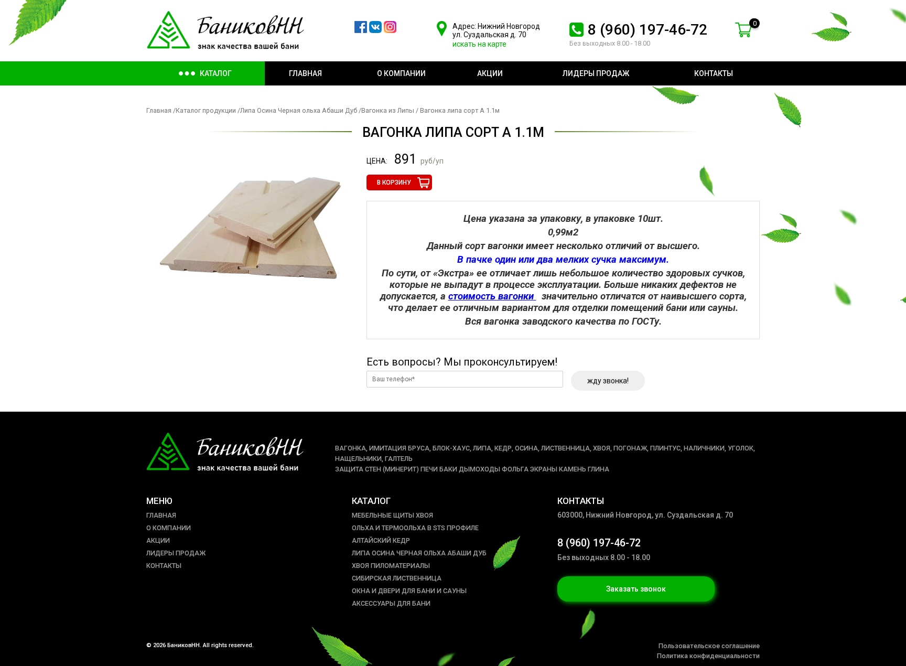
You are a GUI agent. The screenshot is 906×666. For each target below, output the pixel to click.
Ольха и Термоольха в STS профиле (415, 528)
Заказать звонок (636, 589)
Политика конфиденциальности (708, 656)
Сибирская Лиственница (396, 578)
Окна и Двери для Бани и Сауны (409, 591)
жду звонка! (608, 381)
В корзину (394, 182)
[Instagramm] (390, 30)
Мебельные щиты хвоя (392, 515)
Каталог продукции (206, 110)
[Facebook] (360, 30)
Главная (158, 110)
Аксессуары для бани (391, 603)
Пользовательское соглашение (709, 646)
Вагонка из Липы (388, 110)
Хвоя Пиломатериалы (391, 566)
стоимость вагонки (492, 296)
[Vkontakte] (375, 30)
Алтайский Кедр (381, 540)
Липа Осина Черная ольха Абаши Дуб (299, 110)
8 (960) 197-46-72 (647, 29)
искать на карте (479, 44)
